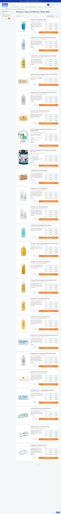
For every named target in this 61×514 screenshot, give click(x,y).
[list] (47, 16)
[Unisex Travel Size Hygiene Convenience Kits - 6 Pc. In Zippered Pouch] (23, 136)
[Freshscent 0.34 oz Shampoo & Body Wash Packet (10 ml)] (23, 342)
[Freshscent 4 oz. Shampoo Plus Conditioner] (23, 232)
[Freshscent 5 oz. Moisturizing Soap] (23, 379)
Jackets (35, 1)
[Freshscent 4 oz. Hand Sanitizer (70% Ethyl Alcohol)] (23, 360)
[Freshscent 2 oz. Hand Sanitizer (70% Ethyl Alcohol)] (23, 44)
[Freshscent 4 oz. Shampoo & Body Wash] (23, 305)
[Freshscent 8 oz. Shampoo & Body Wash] (23, 324)
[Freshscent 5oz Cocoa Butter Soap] (23, 177)
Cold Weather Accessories (30, 1)
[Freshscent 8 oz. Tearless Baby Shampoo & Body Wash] (23, 99)
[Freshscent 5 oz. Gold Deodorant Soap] (23, 118)
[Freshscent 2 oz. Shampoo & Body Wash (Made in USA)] (23, 287)
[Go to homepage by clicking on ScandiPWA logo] (5, 5)
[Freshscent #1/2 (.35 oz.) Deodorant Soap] (23, 415)
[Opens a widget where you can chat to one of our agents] (58, 513)
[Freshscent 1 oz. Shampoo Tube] (23, 26)
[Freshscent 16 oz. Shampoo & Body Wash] (23, 269)
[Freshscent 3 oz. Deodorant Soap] (23, 452)
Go (9, 18)
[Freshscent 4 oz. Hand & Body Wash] (23, 214)
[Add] (37, 32)
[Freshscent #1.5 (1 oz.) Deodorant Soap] (23, 434)
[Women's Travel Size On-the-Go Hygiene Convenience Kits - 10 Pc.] (23, 157)
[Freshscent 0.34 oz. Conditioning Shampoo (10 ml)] (23, 397)
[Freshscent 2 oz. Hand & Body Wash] (23, 195)
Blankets (38, 1)
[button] (48, 5)
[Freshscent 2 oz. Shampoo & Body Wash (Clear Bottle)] (23, 63)
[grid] (48, 16)
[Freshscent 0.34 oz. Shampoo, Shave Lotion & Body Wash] (23, 81)
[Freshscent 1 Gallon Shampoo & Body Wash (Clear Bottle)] (23, 250)
